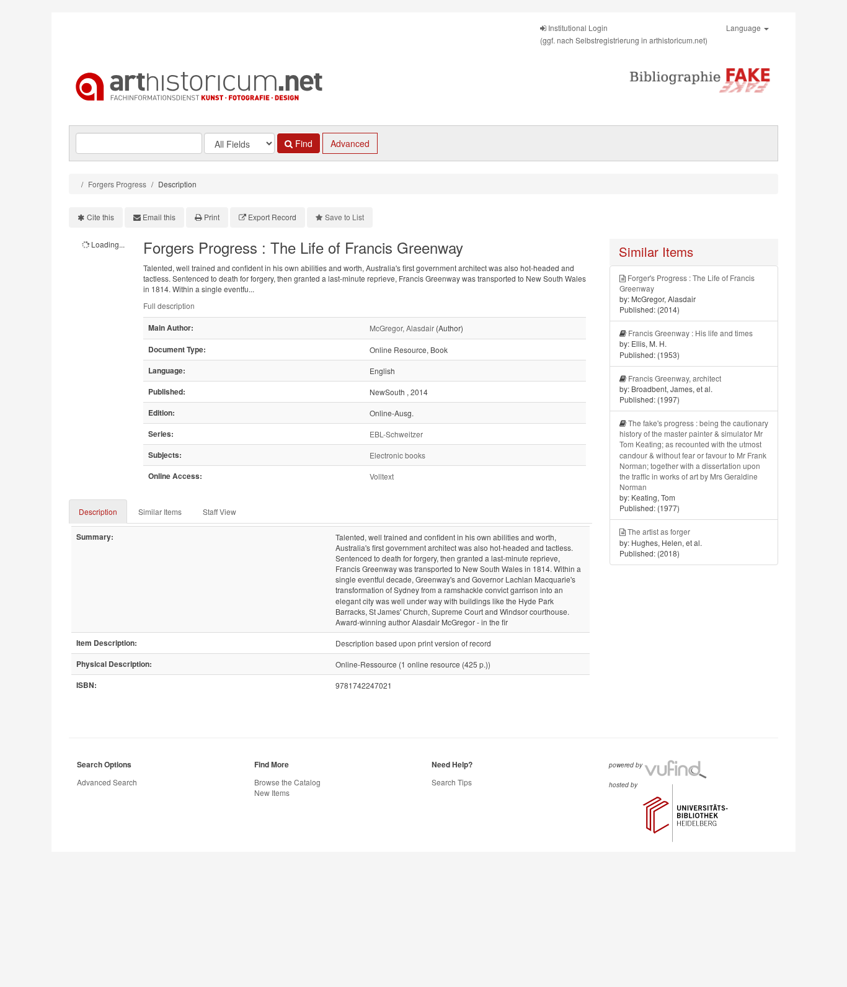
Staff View (219, 511)
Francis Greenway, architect (674, 378)
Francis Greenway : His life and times (690, 333)
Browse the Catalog (287, 782)
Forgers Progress (117, 184)
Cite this (100, 217)
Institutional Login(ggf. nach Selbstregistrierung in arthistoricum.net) (623, 33)
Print (212, 217)
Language (744, 27)
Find (303, 143)
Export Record (272, 217)
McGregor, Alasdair (402, 328)
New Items (272, 792)
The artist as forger (658, 531)
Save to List (344, 217)
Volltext (382, 476)
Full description (169, 305)
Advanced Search (107, 782)
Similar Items (160, 511)
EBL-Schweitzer (396, 434)
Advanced (350, 143)
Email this (159, 217)
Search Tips (452, 782)
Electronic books (397, 455)
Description (98, 511)
